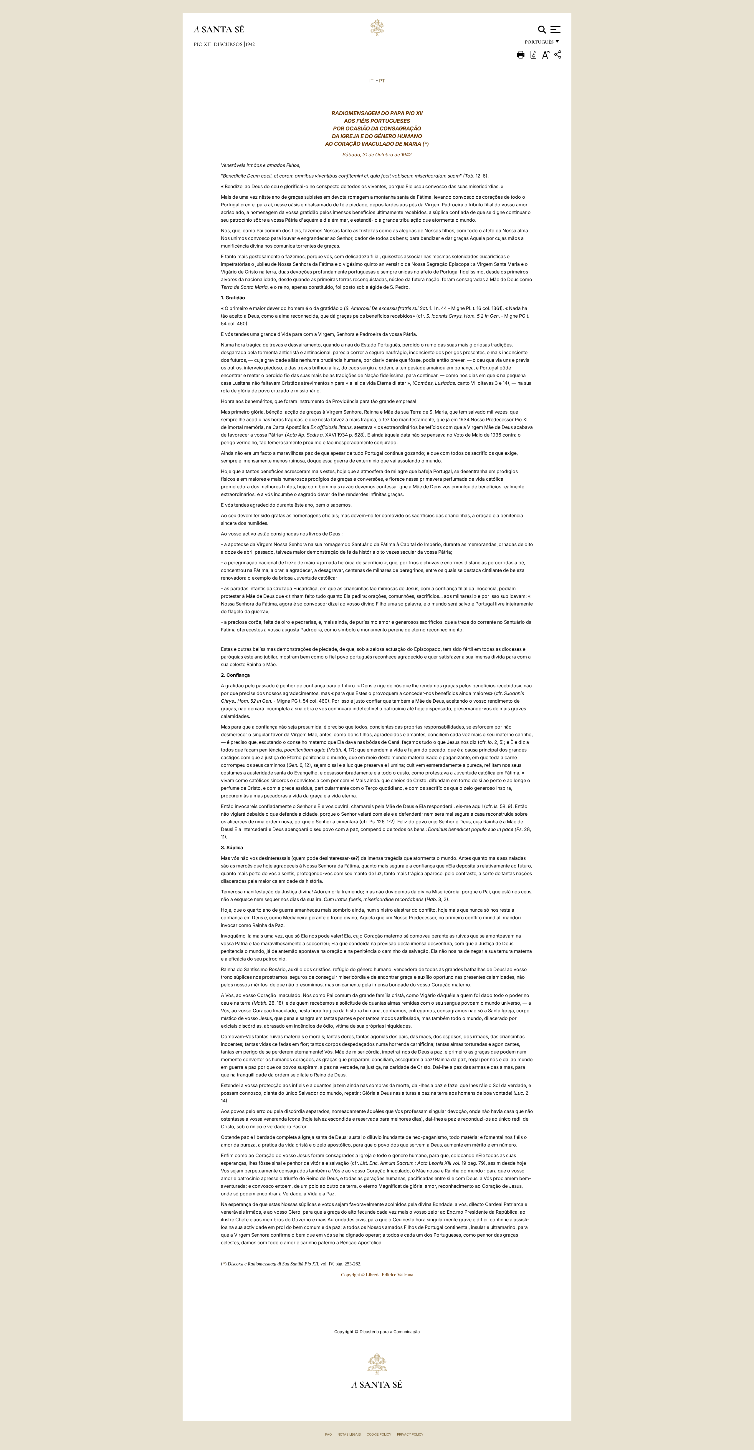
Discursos (229, 44)
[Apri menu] (554, 29)
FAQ (328, 1434)
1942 (250, 44)
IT (371, 81)
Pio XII (203, 44)
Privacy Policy (410, 1434)
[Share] (558, 55)
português (539, 43)
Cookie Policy (379, 1434)
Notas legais (349, 1434)
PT (382, 81)
